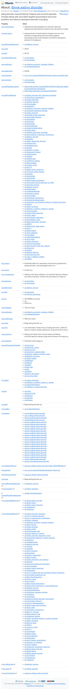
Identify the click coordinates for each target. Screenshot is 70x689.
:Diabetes (28, 139)
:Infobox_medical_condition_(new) (37, 354)
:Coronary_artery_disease (34, 172)
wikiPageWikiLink (8, 95)
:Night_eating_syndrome (33, 170)
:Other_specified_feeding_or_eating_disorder (41, 618)
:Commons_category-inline (34, 352)
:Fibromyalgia (30, 104)
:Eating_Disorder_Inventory (34, 514)
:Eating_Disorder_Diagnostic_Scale (37, 536)
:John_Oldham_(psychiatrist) (35, 640)
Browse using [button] (22, 3)
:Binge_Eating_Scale (32, 614)
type (4, 391)
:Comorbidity (30, 196)
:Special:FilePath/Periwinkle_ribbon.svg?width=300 (46, 76)
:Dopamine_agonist (32, 616)
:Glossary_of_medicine (33, 642)
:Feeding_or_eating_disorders (35, 387)
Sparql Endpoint (62, 3)
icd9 (4, 53)
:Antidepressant (31, 146)
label (4, 405)
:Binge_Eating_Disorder (33, 505)
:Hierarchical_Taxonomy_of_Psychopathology (41, 586)
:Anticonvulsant (30, 211)
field (4, 292)
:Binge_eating (30, 231)
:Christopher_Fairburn (33, 601)
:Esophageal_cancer (32, 220)
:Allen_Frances (30, 525)
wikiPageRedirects (10, 501)
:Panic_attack (30, 215)
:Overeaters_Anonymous (34, 198)
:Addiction (29, 540)
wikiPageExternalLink (10, 87)
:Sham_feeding (30, 645)
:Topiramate (29, 176)
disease (16, 11)
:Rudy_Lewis (29, 608)
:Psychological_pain (32, 531)
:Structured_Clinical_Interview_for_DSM (39, 183)
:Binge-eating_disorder (33, 501)
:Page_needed (30, 358)
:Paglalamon (29, 507)
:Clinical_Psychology (32, 244)
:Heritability (29, 235)
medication (6, 64)
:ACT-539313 (29, 656)
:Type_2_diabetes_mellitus (34, 257)
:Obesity (28, 156)
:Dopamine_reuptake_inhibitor (36, 592)
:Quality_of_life (30, 165)
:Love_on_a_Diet (31, 627)
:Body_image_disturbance (34, 180)
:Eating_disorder (31, 113)
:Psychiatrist (29, 119)
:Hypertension (30, 154)
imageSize (6, 308)
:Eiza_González (30, 566)
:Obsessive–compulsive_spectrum (37, 647)
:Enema (28, 204)
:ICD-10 (28, 167)
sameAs (5, 413)
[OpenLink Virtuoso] (19, 681)
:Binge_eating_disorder (36, 475)
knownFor (8, 489)
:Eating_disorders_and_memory (36, 560)
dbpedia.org (64, 11)
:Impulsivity (29, 553)
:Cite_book (29, 345)
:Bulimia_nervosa (31, 44)
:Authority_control (31, 348)
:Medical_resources (32, 356)
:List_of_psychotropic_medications (37, 518)
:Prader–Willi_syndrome (33, 213)
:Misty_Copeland (31, 520)
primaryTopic (9, 673)
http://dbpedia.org (40, 11)
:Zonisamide (29, 178)
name (4, 323)
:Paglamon (29, 509)
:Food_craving (30, 579)
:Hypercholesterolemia (33, 128)
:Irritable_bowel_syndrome (34, 115)
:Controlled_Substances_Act (35, 575)
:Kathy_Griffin (30, 529)
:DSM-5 (28, 224)
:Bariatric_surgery (31, 150)
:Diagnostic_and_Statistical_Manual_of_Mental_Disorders (45, 202)
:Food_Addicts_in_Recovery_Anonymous (39, 135)
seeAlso (5, 409)
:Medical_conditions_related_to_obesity (39, 209)
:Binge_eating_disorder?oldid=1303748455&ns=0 (45, 466)
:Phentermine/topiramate (34, 200)
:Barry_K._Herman (31, 612)
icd (3, 299)
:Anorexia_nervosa (31, 185)
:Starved (28, 562)
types (6, 669)
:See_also (28, 367)
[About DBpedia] (7, 3)
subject (5, 380)
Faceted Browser (48, 3)
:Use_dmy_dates (31, 376)
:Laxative (28, 174)
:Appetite (28, 549)
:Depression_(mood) (32, 152)
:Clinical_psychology (32, 294)
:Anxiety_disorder (31, 102)
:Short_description (31, 374)
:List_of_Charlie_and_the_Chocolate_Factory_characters (44, 573)
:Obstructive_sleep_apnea (34, 226)
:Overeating (29, 597)
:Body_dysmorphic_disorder (35, 222)
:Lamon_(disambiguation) (34, 603)
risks (4, 328)
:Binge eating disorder (34, 413)
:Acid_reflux (29, 239)
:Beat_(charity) (30, 557)
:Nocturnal (29, 248)
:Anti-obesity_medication (34, 218)
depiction (6, 470)
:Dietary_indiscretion (32, 555)
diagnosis (6, 281)
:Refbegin (28, 361)
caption (5, 263)
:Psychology (29, 60)
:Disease (28, 396)
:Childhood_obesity (32, 161)
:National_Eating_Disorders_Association (39, 599)
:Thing (27, 391)
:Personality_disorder (32, 117)
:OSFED (28, 259)
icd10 (4, 49)
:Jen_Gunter (29, 581)
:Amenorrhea (30, 143)
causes (5, 270)
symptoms (6, 334)
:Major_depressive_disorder (35, 141)
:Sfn (26, 369)
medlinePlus (7, 71)
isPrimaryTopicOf (8, 475)
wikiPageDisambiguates (11, 495)
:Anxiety (28, 148)
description (6, 33)
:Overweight (29, 632)
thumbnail (6, 76)
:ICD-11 (28, 228)
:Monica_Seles (30, 623)
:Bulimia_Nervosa (31, 252)
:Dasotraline (29, 638)
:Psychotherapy (30, 126)
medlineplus (7, 319)
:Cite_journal (29, 350)
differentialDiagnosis (10, 44)
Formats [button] (34, 3)
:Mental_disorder (31, 544)
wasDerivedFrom (8, 466)
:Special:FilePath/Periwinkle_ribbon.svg (42, 470)
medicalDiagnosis (8, 58)
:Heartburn (29, 106)
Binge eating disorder (27, 7)
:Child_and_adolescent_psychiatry (37, 564)
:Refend (28, 363)
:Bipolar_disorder (31, 137)
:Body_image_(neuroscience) (35, 605)
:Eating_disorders (31, 100)
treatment (6, 80)
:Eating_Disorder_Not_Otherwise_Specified (40, 95)
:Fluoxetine (29, 595)
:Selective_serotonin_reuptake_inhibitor (39, 64)
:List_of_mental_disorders (34, 516)
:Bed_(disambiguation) (33, 493)
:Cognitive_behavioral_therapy (35, 111)
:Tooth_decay (30, 130)
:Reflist (27, 365)
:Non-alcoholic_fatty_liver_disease (37, 246)
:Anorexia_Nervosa (31, 255)
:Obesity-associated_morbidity (35, 132)
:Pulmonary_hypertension (34, 98)
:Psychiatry (29, 58)
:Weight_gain (30, 159)
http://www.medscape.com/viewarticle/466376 (40, 91)
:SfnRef (27, 372)
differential (6, 288)
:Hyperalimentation (32, 237)
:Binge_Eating (30, 503)
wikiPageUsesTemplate (10, 345)
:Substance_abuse (31, 194)
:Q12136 (29, 394)
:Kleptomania (30, 189)
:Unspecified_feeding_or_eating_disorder (39, 538)
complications (7, 27)
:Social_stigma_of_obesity (34, 533)
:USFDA (28, 250)
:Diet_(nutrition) (30, 551)
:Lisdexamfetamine (32, 67)
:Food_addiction (31, 233)
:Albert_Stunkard (31, 207)
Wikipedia (27, 683)
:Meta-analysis (30, 163)
